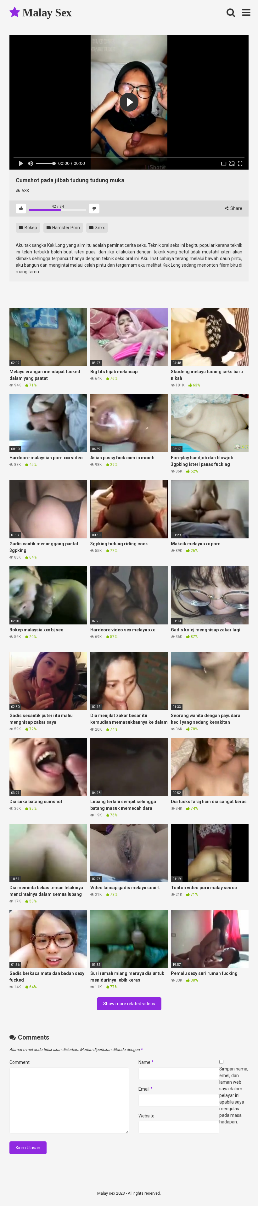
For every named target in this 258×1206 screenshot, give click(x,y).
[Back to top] (236, 1186)
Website (146, 1115)
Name (146, 1062)
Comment (19, 1062)
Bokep (30, 227)
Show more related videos (129, 1003)
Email (145, 1089)
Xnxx (99, 227)
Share (235, 208)
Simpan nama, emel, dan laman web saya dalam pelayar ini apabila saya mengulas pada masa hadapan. (233, 1095)
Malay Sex (46, 12)
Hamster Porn (65, 227)
